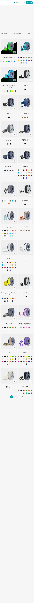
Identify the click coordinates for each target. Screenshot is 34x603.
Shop (30, 2)
